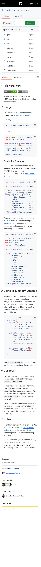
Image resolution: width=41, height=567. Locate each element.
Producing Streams (22, 115)
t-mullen (8, 10)
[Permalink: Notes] (2, 419)
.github (8, 35)
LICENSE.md (11, 61)
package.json (11, 70)
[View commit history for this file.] (36, 29)
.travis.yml (10, 57)
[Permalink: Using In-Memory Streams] (2, 290)
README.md (10, 66)
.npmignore (10, 52)
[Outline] (38, 77)
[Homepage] (20, 3)
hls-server (18, 10)
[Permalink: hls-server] (2, 85)
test (7, 43)
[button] (35, 125)
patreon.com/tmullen (13, 473)
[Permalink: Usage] (2, 107)
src (7, 39)
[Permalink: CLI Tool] (2, 370)
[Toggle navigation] (3, 3)
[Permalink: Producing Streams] (2, 161)
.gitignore (9, 48)
